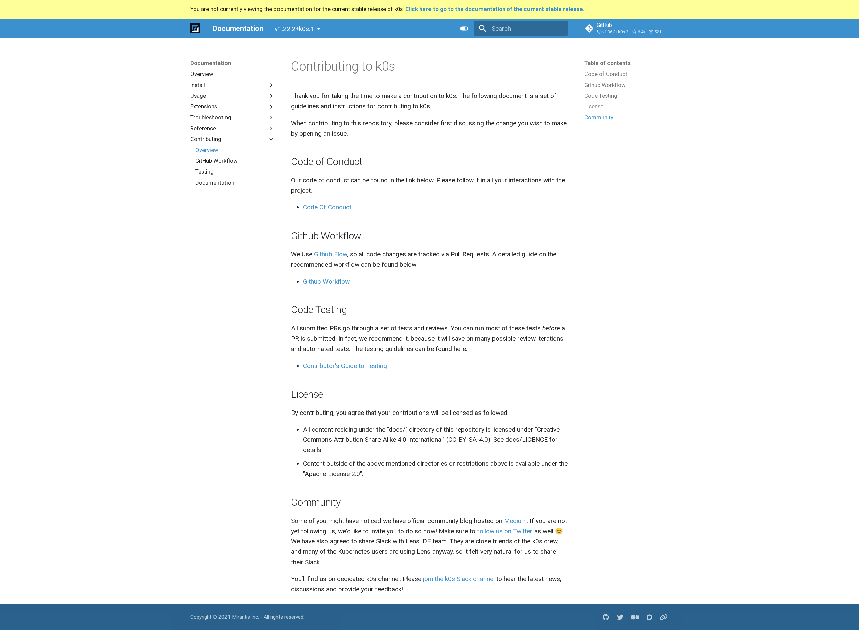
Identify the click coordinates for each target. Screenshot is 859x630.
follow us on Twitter (505, 531)
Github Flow (330, 254)
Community (598, 117)
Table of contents (607, 63)
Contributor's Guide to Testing (345, 366)
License (593, 106)
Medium (515, 521)
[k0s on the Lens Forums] (649, 617)
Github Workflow (605, 85)
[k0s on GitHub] (605, 617)
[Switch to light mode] (464, 28)
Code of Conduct (605, 73)
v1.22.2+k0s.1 (294, 29)
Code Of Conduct (327, 207)
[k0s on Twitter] (620, 617)
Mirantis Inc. (245, 617)
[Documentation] (195, 28)
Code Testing (600, 95)
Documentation (210, 63)
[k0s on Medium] (634, 617)
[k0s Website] (663, 617)
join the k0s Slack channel (459, 579)
